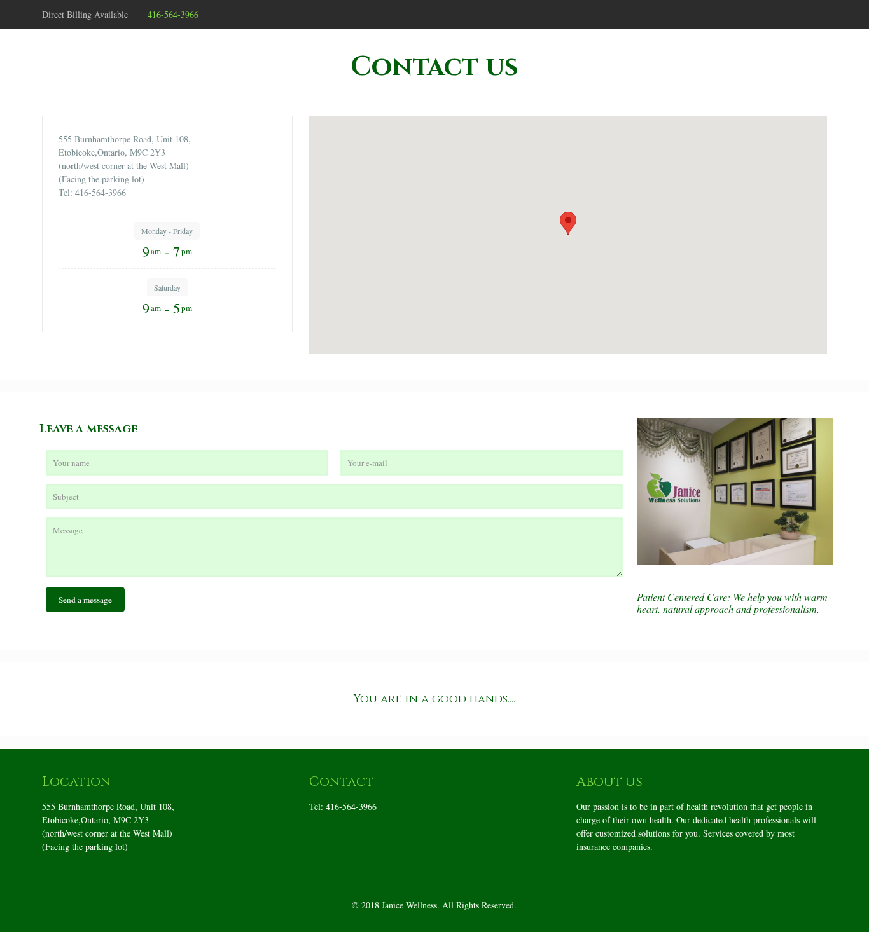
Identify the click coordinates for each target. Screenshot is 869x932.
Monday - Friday (167, 231)
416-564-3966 (173, 14)
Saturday (167, 287)
